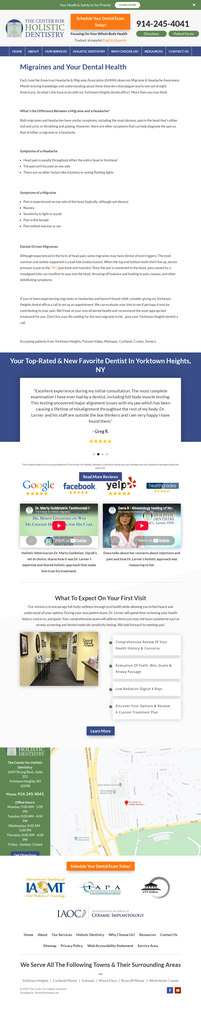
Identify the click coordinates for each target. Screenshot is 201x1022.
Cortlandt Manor (65, 981)
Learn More (100, 731)
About (33, 51)
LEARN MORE (127, 4)
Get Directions (25, 855)
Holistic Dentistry (89, 51)
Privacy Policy (72, 945)
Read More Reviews (100, 476)
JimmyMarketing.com (47, 992)
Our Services (56, 51)
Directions (151, 34)
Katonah (88, 981)
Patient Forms (184, 34)
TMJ (54, 268)
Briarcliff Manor (133, 981)
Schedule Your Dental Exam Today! (100, 21)
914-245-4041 (162, 24)
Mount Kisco (108, 981)
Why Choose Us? (125, 51)
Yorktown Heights (35, 981)
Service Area (148, 945)
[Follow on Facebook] (170, 990)
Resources (154, 51)
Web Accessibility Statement (110, 945)
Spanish (120, 40)
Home (17, 51)
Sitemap (49, 945)
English (108, 40)
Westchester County (164, 981)
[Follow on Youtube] (178, 990)
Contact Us (179, 51)
